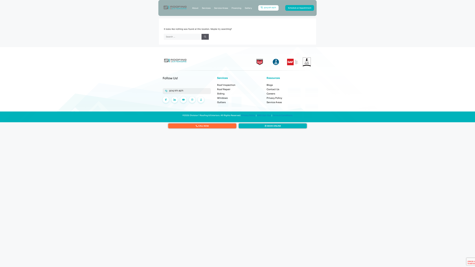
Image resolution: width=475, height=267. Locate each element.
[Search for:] (183, 36)
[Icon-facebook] (166, 100)
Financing (236, 8)
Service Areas (221, 8)
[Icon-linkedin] (174, 100)
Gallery (248, 8)
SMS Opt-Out (264, 115)
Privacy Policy (248, 115)
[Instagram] (192, 100)
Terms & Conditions (283, 115)
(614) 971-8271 (176, 90)
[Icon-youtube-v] (183, 100)
